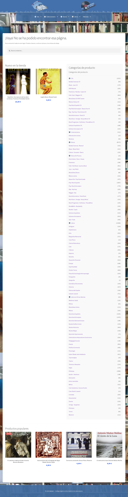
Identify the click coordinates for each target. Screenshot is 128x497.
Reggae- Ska (72, 193)
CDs (38, 17)
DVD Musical (72, 88)
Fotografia (72, 277)
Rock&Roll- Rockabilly (75, 206)
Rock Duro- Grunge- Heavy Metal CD (79, 119)
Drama (71, 401)
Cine (70, 246)
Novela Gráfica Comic (75, 324)
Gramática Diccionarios (76, 283)
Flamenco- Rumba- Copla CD (77, 92)
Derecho (71, 257)
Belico (71, 384)
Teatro (71, 361)
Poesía (71, 344)
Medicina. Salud (73, 300)
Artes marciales (73, 381)
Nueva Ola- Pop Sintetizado (77, 179)
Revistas (71, 139)
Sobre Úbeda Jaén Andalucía (77, 354)
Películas (85, 17)
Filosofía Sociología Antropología (79, 273)
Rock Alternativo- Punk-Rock (77, 196)
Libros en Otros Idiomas (78, 297)
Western (71, 415)
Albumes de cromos (74, 135)
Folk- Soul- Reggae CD (75, 95)
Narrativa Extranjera (75, 317)
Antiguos (71, 226)
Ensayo (71, 263)
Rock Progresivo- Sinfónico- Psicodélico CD (81, 122)
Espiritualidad (73, 267)
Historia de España (74, 290)
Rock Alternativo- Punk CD (77, 115)
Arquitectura (72, 230)
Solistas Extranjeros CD (76, 129)
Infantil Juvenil (73, 294)
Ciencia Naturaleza (74, 243)
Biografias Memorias (75, 236)
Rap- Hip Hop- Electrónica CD (77, 112)
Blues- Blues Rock (74, 149)
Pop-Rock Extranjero (75, 186)
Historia (71, 287)
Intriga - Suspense (74, 405)
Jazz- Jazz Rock (73, 169)
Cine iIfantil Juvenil (74, 391)
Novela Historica (74, 327)
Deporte (71, 253)
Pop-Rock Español (74, 183)
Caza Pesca (72, 240)
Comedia (71, 394)
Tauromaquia (73, 357)
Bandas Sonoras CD (74, 82)
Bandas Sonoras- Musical (76, 146)
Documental (72, 398)
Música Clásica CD (74, 102)
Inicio (8, 25)
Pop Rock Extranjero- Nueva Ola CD (79, 109)
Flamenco (72, 162)
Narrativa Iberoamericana (76, 320)
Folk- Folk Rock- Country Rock (78, 166)
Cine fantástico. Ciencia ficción (78, 388)
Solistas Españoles (74, 213)
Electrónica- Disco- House (76, 159)
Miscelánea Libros (74, 307)
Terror (71, 411)
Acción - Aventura (74, 374)
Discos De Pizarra (76, 156)
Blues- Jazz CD (73, 85)
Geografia (72, 280)
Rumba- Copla (73, 209)
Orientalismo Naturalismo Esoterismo (80, 337)
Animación (72, 378)
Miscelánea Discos (74, 172)
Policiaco (71, 408)
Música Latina (73, 176)
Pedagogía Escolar (74, 341)
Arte (70, 233)
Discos (65, 17)
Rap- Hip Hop (73, 189)
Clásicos (71, 250)
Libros (76, 17)
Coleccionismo (51, 17)
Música (71, 310)
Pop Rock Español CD (75, 105)
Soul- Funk (72, 220)
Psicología (72, 351)
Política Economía (74, 347)
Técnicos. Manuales (74, 364)
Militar (71, 304)
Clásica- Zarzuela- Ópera (76, 152)
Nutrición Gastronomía (76, 334)
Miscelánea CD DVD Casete (76, 98)
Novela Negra (73, 331)
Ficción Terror (73, 270)
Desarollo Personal (74, 260)
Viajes (70, 368)
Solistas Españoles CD (75, 125)
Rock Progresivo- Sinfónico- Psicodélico (81, 203)
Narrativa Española (74, 314)
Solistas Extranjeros (75, 216)
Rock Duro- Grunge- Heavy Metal (78, 199)
